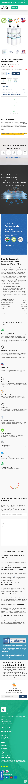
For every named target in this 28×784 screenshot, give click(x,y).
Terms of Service (4, 737)
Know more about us (5, 721)
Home (2, 12)
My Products (3, 746)
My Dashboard (4, 745)
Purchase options (5, 86)
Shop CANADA (14, 7)
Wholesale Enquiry (4, 735)
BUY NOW (16, 73)
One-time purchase (7, 89)
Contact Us (3, 734)
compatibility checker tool (18, 576)
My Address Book (4, 748)
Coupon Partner (4, 738)
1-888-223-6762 (5, 757)
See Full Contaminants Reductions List (13, 157)
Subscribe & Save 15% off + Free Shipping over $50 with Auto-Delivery (12, 93)
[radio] (2, 89)
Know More (8, 245)
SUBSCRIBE (23, 696)
